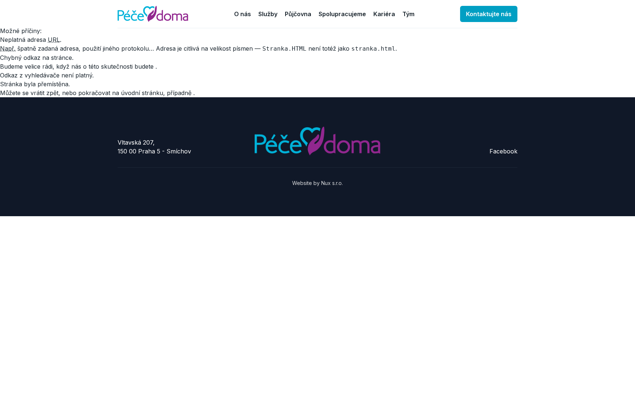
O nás (242, 14)
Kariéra (384, 14)
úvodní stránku (142, 93)
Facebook (503, 151)
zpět (52, 93)
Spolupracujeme (342, 14)
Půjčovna (298, 14)
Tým (408, 14)
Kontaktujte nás (489, 14)
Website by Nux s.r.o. (317, 183)
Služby (267, 14)
